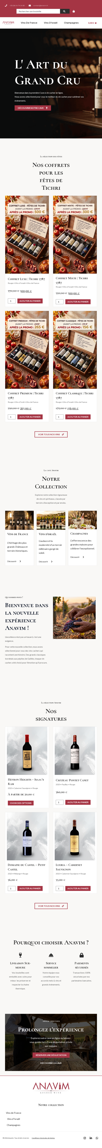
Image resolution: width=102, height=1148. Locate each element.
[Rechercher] (65, 11)
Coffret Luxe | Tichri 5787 (26, 279)
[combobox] (38, 11)
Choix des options (20, 803)
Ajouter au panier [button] (30, 301)
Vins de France (29, 23)
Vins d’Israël (50, 23)
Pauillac (65, 784)
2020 (58, 784)
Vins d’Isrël (19, 402)
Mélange (17, 874)
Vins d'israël (47, 534)
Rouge (10, 283)
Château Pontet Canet (72, 780)
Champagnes (71, 23)
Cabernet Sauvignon (22, 788)
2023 (10, 788)
